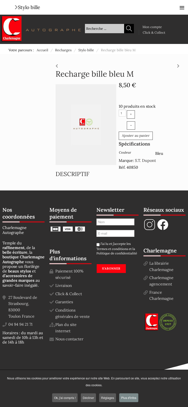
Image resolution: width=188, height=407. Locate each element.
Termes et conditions (112, 249)
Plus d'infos (128, 398)
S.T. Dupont (145, 160)
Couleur (125, 152)
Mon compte (152, 27)
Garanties (64, 301)
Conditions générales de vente (72, 313)
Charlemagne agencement (161, 280)
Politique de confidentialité (116, 253)
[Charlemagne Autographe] (11, 29)
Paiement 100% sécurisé (69, 274)
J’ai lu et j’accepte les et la (116, 249)
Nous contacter (69, 338)
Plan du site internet (66, 327)
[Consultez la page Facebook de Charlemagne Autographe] (163, 229)
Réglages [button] (107, 398)
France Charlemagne (161, 295)
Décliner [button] (88, 398)
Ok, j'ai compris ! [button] (65, 398)
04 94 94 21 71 (20, 324)
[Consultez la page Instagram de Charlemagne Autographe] (149, 229)
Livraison (63, 285)
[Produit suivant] (178, 65)
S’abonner (111, 268)
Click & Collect (154, 32)
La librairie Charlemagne (161, 266)
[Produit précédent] (57, 65)
